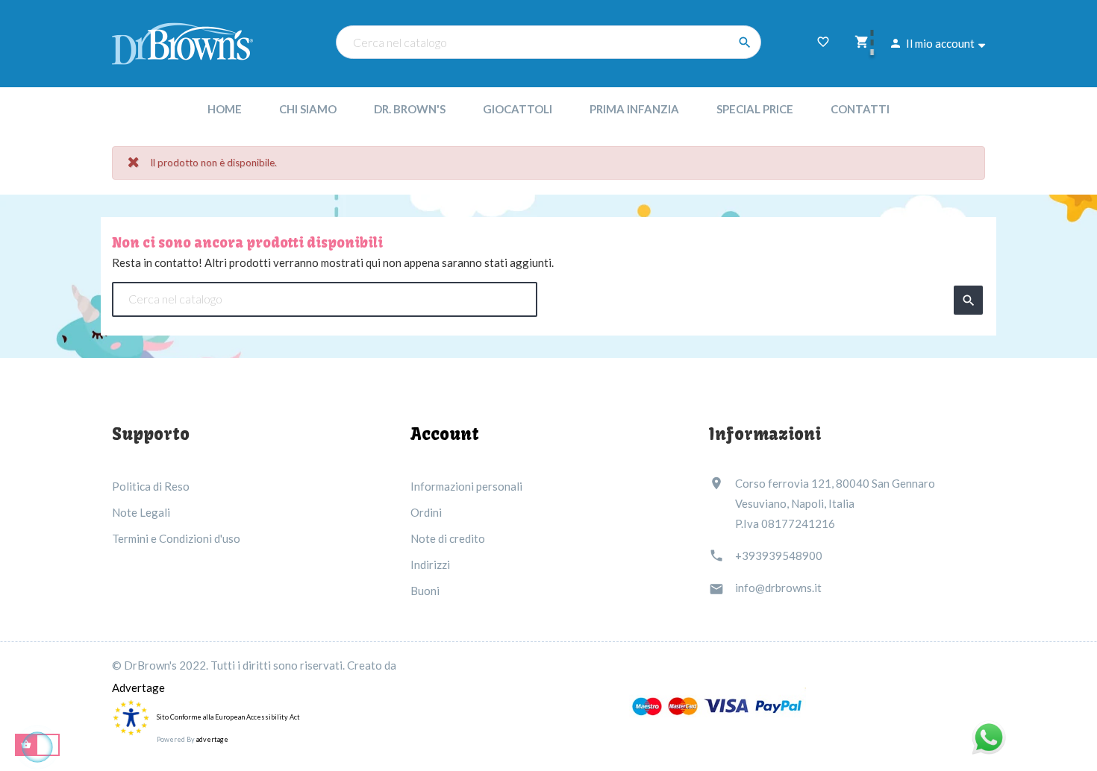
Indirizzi (430, 564)
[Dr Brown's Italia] (182, 41)
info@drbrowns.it (778, 587)
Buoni (425, 590)
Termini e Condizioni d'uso (176, 538)
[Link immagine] (718, 706)
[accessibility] (130, 716)
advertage (212, 739)
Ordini (426, 512)
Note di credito (447, 538)
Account (444, 434)
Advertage (138, 687)
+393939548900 (778, 555)
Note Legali (141, 512)
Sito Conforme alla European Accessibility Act (228, 717)
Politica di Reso (151, 486)
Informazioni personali (466, 486)
